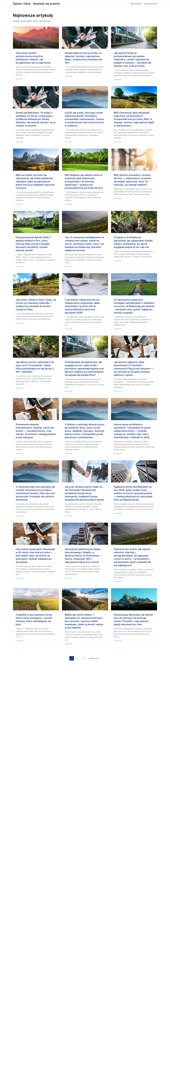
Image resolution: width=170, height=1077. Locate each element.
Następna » (94, 658)
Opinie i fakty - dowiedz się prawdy (36, 3)
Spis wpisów (136, 4)
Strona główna (150, 4)
